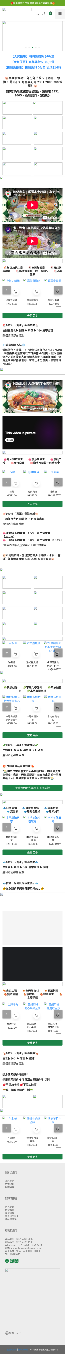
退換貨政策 (12, 1349)
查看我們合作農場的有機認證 (32, 788)
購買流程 (9, 1212)
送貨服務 (9, 1209)
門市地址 (9, 1184)
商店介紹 (9, 1181)
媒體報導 (9, 1187)
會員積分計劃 (12, 1216)
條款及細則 (23, 1349)
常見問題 (9, 1207)
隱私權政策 (11, 1219)
